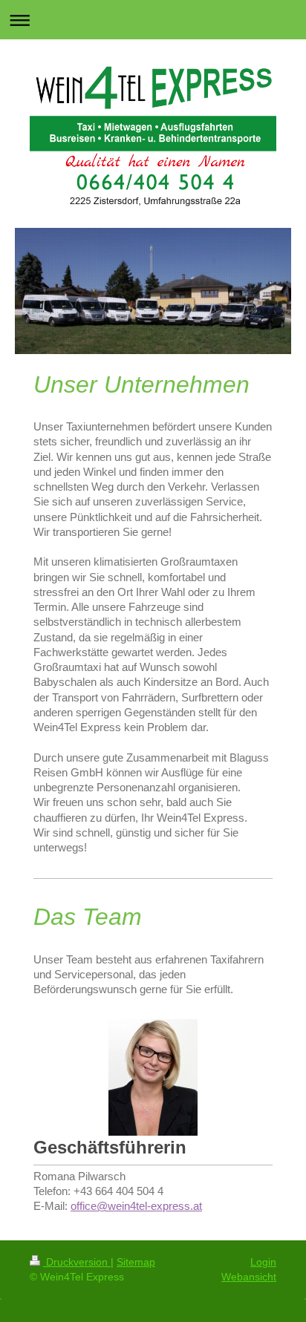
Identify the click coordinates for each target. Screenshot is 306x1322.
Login (263, 1262)
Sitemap (136, 1262)
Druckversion (77, 1262)
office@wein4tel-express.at (136, 1206)
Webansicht (248, 1277)
